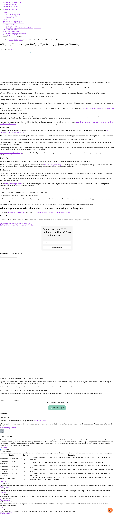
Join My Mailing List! (57, 247)
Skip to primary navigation (12, 2)
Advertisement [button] (5, 500)
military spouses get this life (13, 184)
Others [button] (2, 507)
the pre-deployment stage (52, 165)
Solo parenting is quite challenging (11, 153)
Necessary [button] (3, 447)
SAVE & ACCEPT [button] (6, 513)
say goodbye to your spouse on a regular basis (98, 108)
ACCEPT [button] (14, 428)
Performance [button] (4, 487)
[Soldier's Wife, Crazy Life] (8, 9)
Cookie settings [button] (5, 428)
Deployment (12, 212)
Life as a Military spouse (62, 212)
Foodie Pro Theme (40, 421)
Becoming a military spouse (44, 212)
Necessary (5, 449)
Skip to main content (10, 4)
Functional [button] (3, 481)
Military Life (21, 212)
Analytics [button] (3, 492)
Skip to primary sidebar (11, 6)
